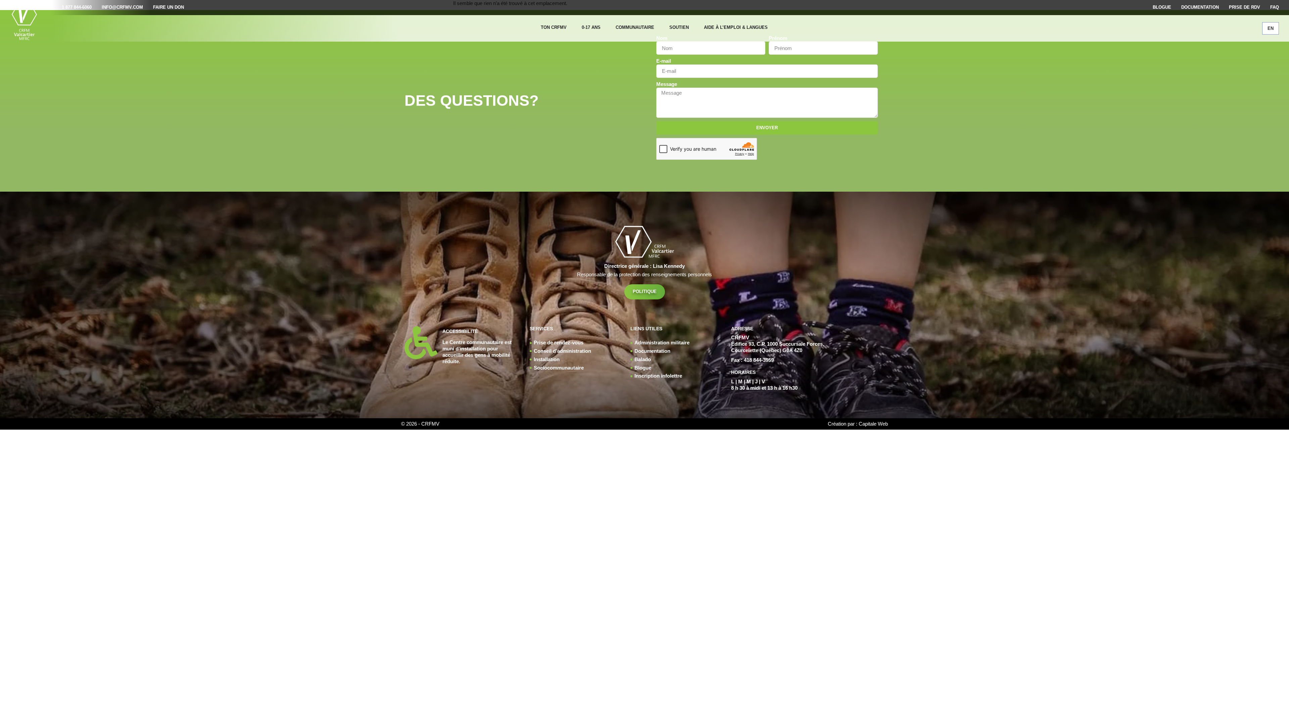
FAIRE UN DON (168, 7)
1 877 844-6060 (77, 7)
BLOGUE (1162, 7)
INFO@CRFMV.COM (122, 7)
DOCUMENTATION (1200, 7)
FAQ (1274, 7)
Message (666, 84)
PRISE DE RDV (1244, 7)
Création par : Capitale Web (858, 424)
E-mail (663, 61)
